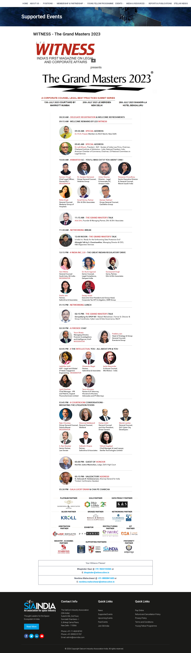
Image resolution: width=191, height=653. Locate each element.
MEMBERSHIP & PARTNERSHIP (70, 3)
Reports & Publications (160, 3)
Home (25, 3)
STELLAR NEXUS (181, 3)
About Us (34, 3)
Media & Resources (135, 3)
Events (118, 3)
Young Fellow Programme (100, 3)
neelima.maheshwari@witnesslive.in (96, 582)
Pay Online (139, 610)
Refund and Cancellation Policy (147, 614)
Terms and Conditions (144, 622)
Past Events (103, 622)
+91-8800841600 (106, 578)
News (100, 610)
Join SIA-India (103, 626)
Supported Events (41, 17)
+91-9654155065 (103, 569)
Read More (32, 626)
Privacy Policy (141, 618)
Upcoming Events (105, 618)
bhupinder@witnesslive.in (96, 572)
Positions (48, 3)
